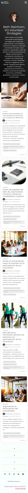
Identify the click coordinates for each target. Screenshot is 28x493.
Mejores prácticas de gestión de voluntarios (12, 222)
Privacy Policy (8, 486)
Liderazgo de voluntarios (9, 150)
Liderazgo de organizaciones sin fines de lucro (13, 147)
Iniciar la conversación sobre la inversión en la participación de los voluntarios (13, 264)
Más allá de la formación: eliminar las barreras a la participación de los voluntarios (13, 337)
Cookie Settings (20, 489)
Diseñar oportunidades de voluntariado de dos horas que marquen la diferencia (13, 116)
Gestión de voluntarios (10, 362)
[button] (26, 2)
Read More (22, 154)
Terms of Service (19, 486)
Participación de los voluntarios (11, 144)
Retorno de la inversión (10, 294)
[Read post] (14, 95)
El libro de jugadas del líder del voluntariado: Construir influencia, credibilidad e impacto (13, 192)
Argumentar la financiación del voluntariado (10, 408)
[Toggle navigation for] (14, 449)
